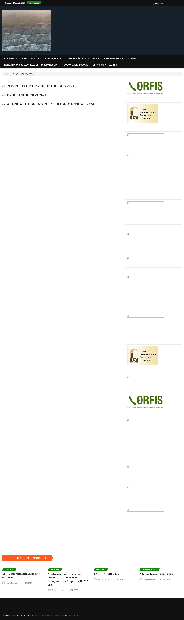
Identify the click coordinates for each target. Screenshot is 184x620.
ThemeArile (72, 615)
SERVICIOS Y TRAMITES (105, 64)
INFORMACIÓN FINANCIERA (107, 58)
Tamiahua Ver (12, 582)
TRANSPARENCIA (53, 58)
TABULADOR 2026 (106, 573)
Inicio (6, 74)
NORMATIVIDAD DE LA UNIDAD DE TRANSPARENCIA (31, 64)
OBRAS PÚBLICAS (77, 58)
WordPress (47, 615)
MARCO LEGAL (30, 58)
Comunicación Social (76, 64)
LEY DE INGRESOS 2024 (22, 74)
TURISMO (132, 58)
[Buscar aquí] (181, 58)
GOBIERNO (10, 58)
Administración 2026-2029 (156, 573)
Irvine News (59, 615)
